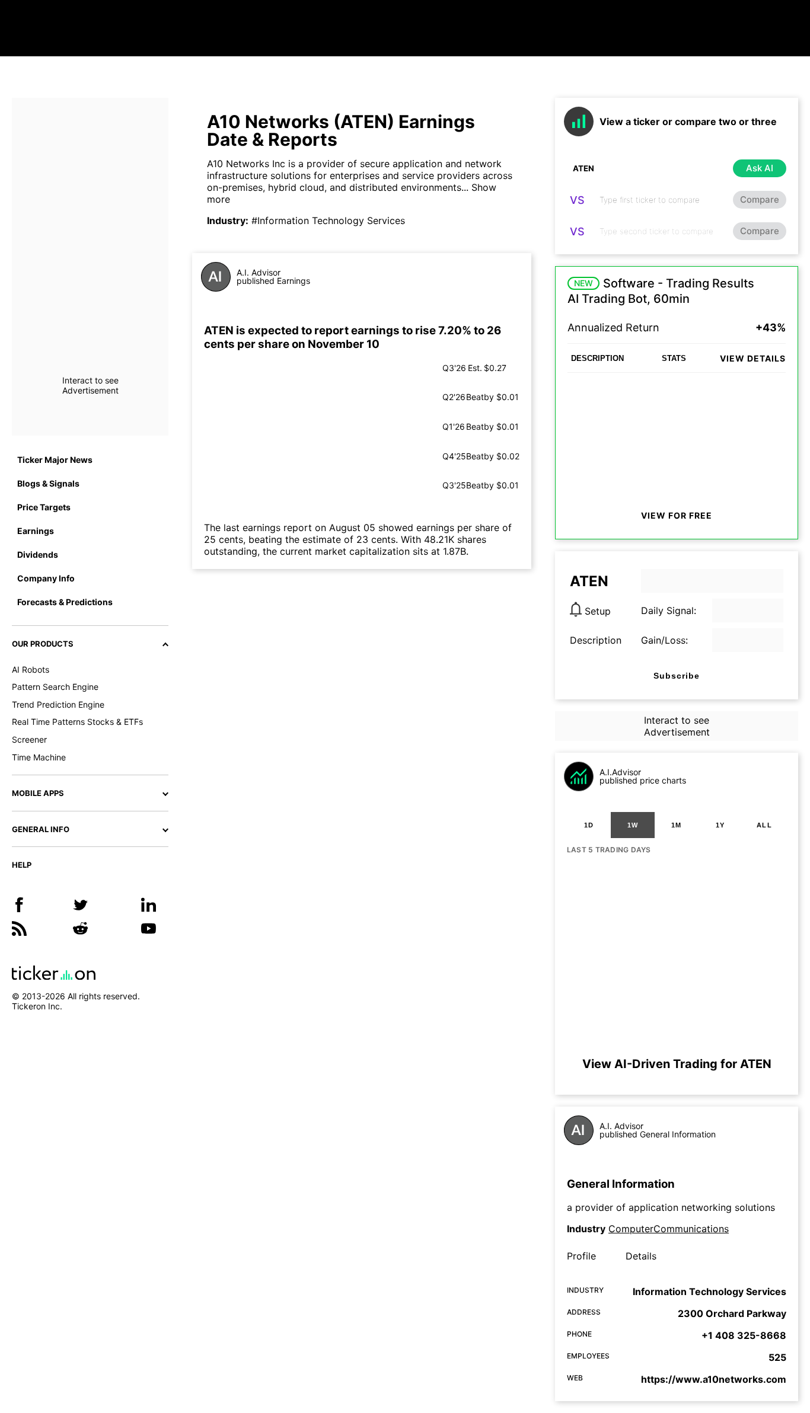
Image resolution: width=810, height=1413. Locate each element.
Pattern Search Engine (55, 687)
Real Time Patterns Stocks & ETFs (77, 722)
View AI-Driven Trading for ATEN (676, 1064)
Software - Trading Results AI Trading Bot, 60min (660, 291)
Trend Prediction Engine (58, 704)
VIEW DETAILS (753, 358)
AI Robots (30, 669)
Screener (29, 739)
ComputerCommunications (668, 1229)
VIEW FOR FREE (676, 515)
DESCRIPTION (597, 358)
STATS (674, 358)
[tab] (589, 825)
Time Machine (39, 757)
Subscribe (676, 675)
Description (595, 640)
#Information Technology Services (328, 220)
